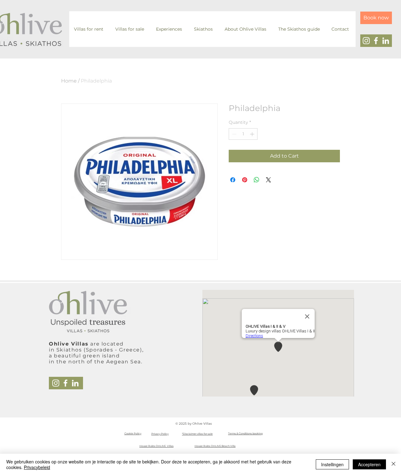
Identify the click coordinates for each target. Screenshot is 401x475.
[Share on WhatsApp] (256, 180)
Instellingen (332, 464)
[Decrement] (233, 134)
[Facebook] (376, 40)
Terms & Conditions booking (245, 433)
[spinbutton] (243, 134)
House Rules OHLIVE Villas (156, 445)
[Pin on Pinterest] (244, 180)
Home (69, 81)
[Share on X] (268, 180)
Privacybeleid (37, 467)
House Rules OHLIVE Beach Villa (215, 445)
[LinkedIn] (385, 40)
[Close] (393, 464)
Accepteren (369, 464)
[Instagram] (366, 40)
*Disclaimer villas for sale (197, 433)
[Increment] (253, 134)
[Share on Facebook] (233, 180)
